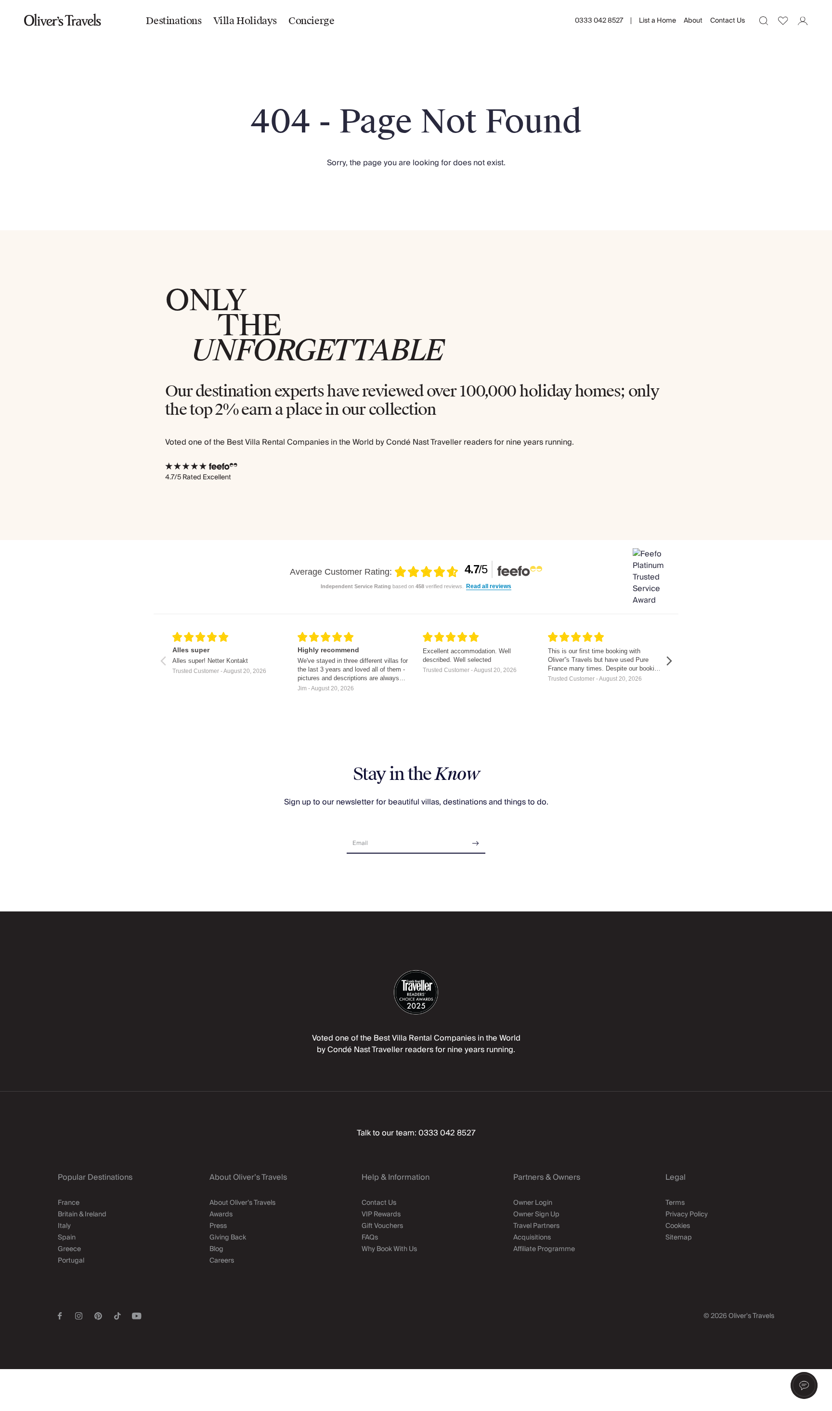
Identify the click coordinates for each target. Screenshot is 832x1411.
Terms (675, 1203)
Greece (69, 1249)
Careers (221, 1260)
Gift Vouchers (382, 1226)
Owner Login (532, 1203)
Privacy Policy (686, 1214)
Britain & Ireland (82, 1214)
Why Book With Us (389, 1249)
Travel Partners (536, 1226)
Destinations (173, 20)
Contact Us (727, 21)
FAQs (370, 1237)
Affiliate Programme (544, 1249)
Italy (64, 1226)
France (68, 1203)
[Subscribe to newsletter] (475, 840)
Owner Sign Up (536, 1214)
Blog (216, 1249)
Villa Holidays (245, 20)
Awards (221, 1214)
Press (218, 1226)
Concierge (311, 20)
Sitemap (678, 1237)
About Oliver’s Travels (242, 1203)
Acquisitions (532, 1237)
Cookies (677, 1226)
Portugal (71, 1260)
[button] (804, 1385)
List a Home (657, 21)
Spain (67, 1237)
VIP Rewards (381, 1214)
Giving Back (227, 1237)
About (693, 21)
